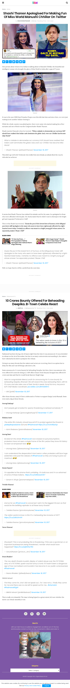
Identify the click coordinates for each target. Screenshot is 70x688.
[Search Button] (67, 2)
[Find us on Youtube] (44, 613)
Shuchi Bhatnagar (24, 21)
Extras (8, 9)
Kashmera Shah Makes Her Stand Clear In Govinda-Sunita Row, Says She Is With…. (56, 494)
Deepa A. (20, 308)
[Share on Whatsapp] (10, 61)
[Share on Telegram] (13, 61)
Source (35, 113)
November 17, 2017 (45, 413)
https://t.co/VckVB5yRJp (48, 425)
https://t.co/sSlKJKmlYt (13, 517)
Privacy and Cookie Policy (33, 686)
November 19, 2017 (41, 150)
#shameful (52, 585)
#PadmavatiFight (11, 587)
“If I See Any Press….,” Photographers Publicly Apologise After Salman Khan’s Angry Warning (21, 241)
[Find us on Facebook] (25, 613)
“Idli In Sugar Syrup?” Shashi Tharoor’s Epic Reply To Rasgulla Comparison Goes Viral (56, 241)
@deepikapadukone (12, 425)
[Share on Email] (20, 61)
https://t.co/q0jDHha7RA (23, 547)
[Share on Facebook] (3, 61)
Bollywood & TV (11, 296)
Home (3, 9)
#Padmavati (33, 425)
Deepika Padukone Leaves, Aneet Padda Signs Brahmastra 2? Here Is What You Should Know (22, 494)
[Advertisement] (35, 163)
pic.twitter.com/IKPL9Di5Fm (38, 387)
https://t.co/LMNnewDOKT (35, 475)
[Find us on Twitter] (32, 614)
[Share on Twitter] (7, 61)
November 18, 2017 (40, 429)
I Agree (46, 686)
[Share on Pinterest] (17, 61)
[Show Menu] (3, 2)
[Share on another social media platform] (23, 61)
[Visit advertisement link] (35, 645)
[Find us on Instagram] (38, 613)
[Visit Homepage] (35, 3)
